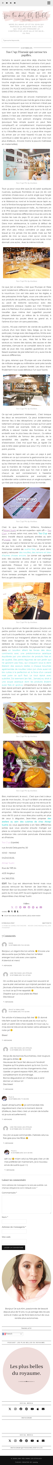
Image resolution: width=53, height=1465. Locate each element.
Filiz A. (14, 1151)
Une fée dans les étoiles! (30, 1458)
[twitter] (10, 1409)
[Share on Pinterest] (15, 912)
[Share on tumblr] (18, 912)
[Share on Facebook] (8, 912)
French (9, 1334)
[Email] (15, 3)
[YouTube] (7, 3)
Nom (5, 1217)
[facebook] (20, 1409)
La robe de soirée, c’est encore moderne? (14, 925)
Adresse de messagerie (14, 1227)
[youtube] (32, 1409)
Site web (6, 1237)
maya (11, 943)
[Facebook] (11, 3)
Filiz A (11, 1097)
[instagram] (15, 1409)
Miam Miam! (36, 916)
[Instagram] (3, 3)
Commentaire (9, 1193)
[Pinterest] (20, 907)
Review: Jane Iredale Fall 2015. (39, 924)
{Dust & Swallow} (16, 1009)
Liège (29, 916)
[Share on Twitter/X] (11, 912)
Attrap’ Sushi (10, 530)
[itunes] (38, 1409)
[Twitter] (12, 907)
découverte (21, 916)
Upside (7, 540)
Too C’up (6, 842)
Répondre (8, 965)
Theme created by (26, 1462)
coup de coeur (10, 916)
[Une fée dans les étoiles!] (26, 11)
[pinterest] (26, 1409)
